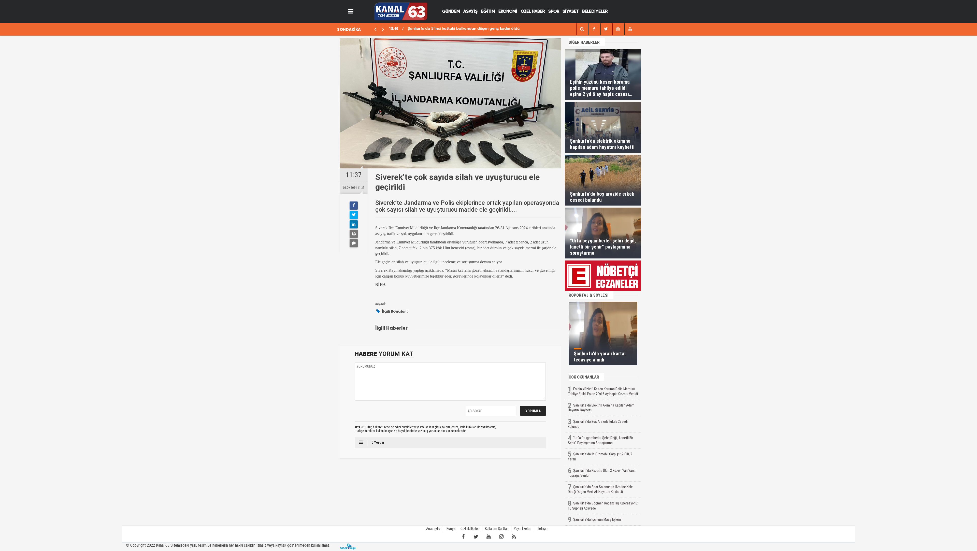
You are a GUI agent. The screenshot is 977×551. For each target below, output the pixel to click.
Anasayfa (433, 529)
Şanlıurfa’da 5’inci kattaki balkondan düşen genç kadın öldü (464, 29)
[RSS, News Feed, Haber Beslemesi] (514, 537)
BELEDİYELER (595, 11)
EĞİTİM (488, 11)
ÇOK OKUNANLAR (584, 377)
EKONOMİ (507, 11)
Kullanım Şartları (497, 529)
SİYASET (571, 11)
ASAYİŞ (470, 11)
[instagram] (618, 29)
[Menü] (350, 11)
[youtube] (630, 29)
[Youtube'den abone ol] (488, 537)
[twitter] (606, 29)
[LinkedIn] (354, 224)
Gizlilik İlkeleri (470, 529)
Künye (451, 529)
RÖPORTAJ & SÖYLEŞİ (588, 295)
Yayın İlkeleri (522, 529)
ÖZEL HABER (533, 11)
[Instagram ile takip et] (501, 537)
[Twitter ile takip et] (475, 537)
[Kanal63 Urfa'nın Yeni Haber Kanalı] (400, 11)
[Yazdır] (354, 234)
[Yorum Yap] (354, 243)
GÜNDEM (451, 11)
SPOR (553, 11)
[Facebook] (354, 205)
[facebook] (582, 29)
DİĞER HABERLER (584, 42)
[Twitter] (354, 215)
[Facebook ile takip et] (463, 537)
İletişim (543, 529)
